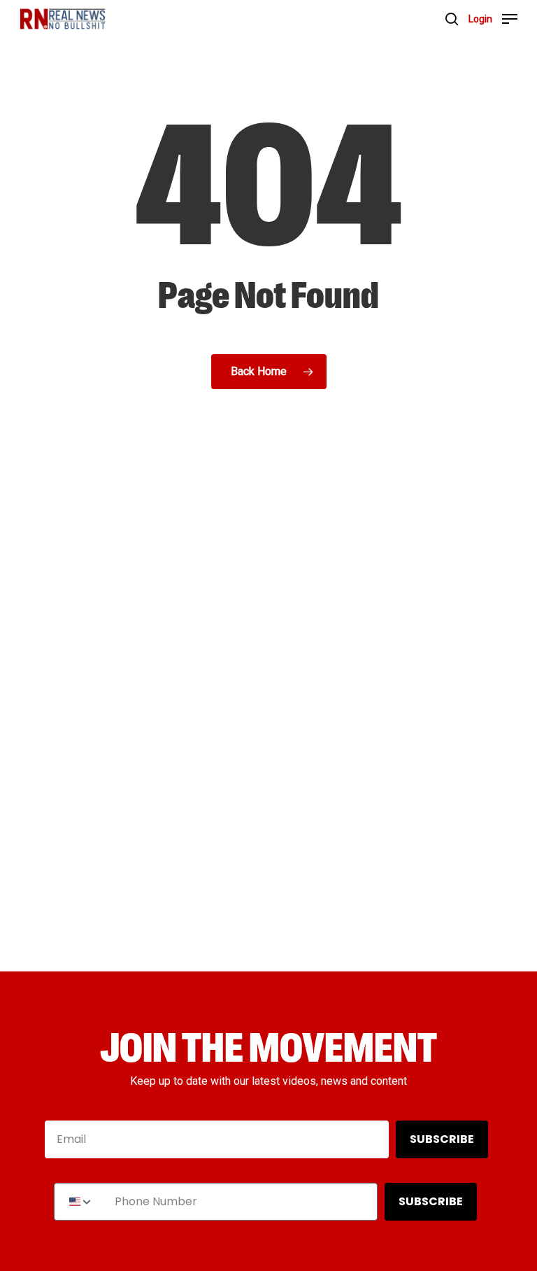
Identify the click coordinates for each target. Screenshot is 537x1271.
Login (480, 18)
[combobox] (81, 1202)
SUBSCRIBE (442, 1139)
